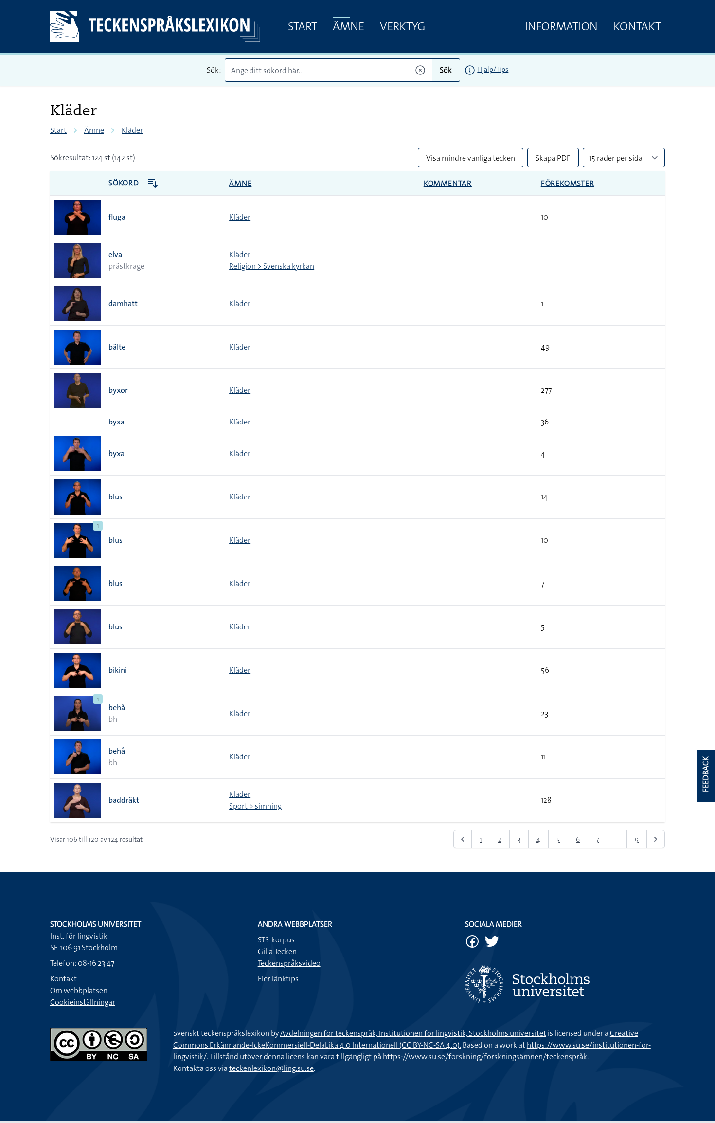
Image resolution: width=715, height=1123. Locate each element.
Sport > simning (255, 806)
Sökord (124, 183)
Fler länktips (278, 979)
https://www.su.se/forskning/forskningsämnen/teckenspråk (485, 1056)
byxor (118, 390)
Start (302, 26)
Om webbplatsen (78, 990)
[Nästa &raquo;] (655, 839)
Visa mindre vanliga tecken (470, 158)
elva (115, 254)
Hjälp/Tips (492, 69)
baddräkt (123, 800)
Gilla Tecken (277, 951)
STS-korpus (276, 940)
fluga (116, 217)
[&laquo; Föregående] (462, 839)
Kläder (132, 130)
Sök (446, 70)
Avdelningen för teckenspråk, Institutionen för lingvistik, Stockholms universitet (413, 1033)
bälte (116, 347)
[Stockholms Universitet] (565, 984)
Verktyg (402, 26)
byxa (116, 422)
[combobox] (328, 70)
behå (116, 707)
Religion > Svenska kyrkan (271, 266)
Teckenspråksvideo (289, 963)
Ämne (348, 26)
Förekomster (567, 183)
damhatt (123, 303)
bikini (117, 670)
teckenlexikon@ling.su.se (271, 1068)
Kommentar (448, 183)
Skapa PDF (553, 158)
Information (561, 26)
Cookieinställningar (82, 1002)
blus (115, 497)
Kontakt (637, 26)
